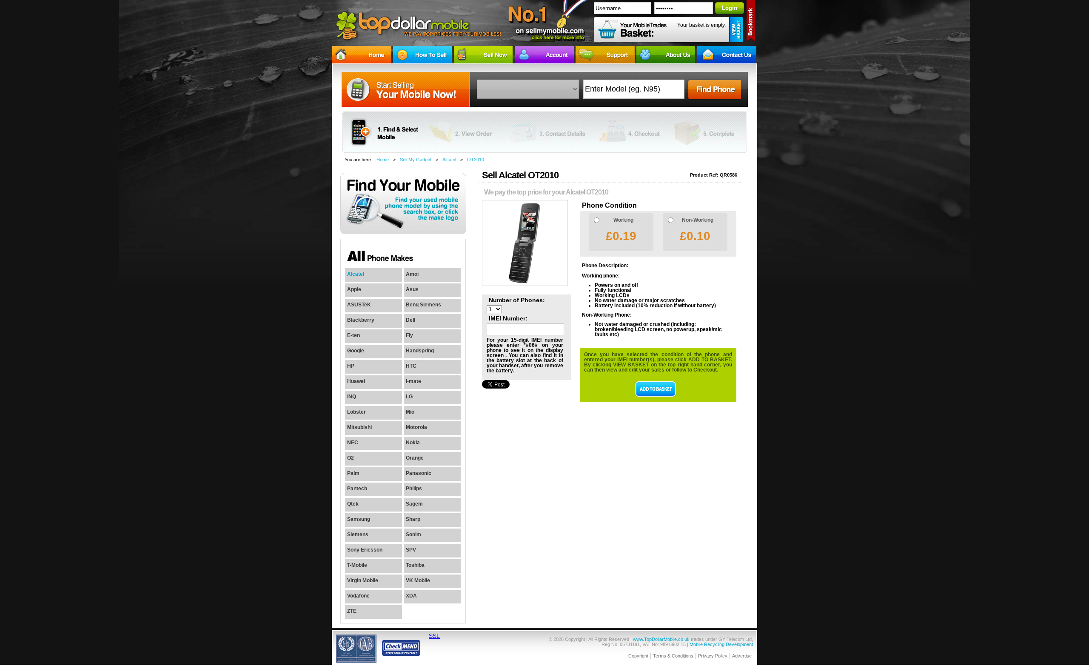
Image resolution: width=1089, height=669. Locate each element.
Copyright (638, 655)
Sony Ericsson (364, 550)
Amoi (412, 274)
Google (355, 351)
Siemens (357, 534)
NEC (352, 443)
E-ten (353, 335)
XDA (411, 596)
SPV (411, 550)
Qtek (353, 504)
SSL (434, 635)
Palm (353, 473)
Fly (409, 335)
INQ (351, 397)
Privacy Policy (712, 655)
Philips (414, 489)
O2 (350, 458)
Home (382, 159)
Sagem (414, 504)
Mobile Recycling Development (721, 644)
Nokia (413, 443)
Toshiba (415, 565)
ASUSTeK (359, 305)
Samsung (358, 519)
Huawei (356, 381)
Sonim (413, 534)
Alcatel (449, 159)
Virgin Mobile (362, 580)
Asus (412, 289)
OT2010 (475, 159)
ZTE (351, 611)
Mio (410, 412)
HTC (411, 366)
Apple (354, 289)
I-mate (413, 381)
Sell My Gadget (415, 159)
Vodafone (358, 596)
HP (350, 366)
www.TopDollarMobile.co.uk (661, 639)
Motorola (416, 427)
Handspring (420, 351)
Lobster (356, 412)
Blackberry (360, 320)
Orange (415, 458)
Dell (410, 320)
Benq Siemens (423, 305)
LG (409, 397)
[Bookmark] (751, 22)
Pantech (357, 489)
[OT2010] (525, 284)
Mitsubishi (359, 427)
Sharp (413, 519)
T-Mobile (357, 565)
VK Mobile (418, 580)
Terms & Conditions (673, 655)
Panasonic (418, 473)
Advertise (742, 655)
